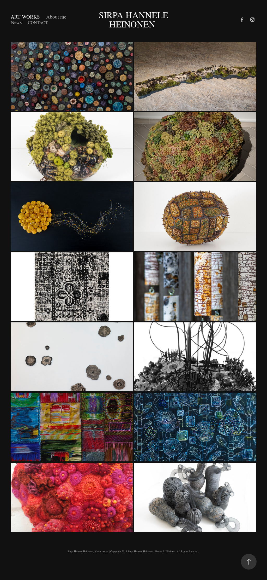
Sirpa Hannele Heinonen (135, 19)
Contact (38, 22)
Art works (25, 16)
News (16, 22)
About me (56, 16)
